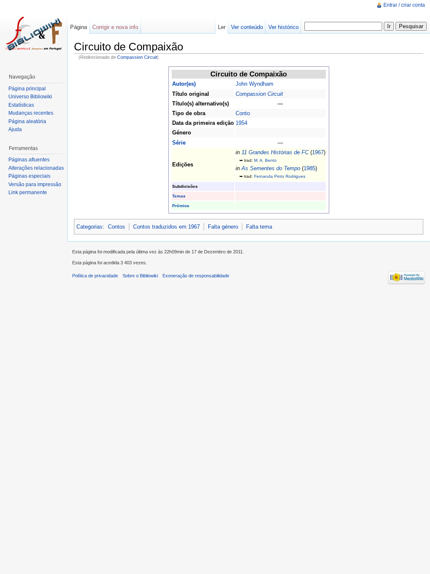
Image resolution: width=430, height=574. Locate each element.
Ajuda (15, 129)
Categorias (89, 227)
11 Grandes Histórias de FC (275, 152)
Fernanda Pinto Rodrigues (279, 176)
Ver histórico (283, 27)
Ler (221, 27)
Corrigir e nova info (115, 27)
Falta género (223, 227)
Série (179, 143)
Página (78, 27)
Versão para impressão (34, 184)
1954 (241, 123)
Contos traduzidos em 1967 (166, 227)
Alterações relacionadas (36, 168)
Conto (243, 113)
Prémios (180, 205)
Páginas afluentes (29, 160)
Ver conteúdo (247, 27)
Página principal (27, 89)
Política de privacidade (95, 275)
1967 (318, 152)
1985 (309, 168)
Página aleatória (27, 121)
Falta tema (259, 227)
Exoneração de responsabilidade (196, 275)
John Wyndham (254, 84)
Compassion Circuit (137, 57)
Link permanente (27, 192)
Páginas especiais (29, 176)
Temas (179, 196)
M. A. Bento (265, 160)
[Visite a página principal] (33, 33)
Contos (116, 227)
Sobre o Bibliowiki (140, 275)
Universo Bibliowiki (30, 97)
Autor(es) (184, 84)
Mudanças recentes (30, 113)
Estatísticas (21, 105)
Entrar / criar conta (404, 5)
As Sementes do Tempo (270, 168)
